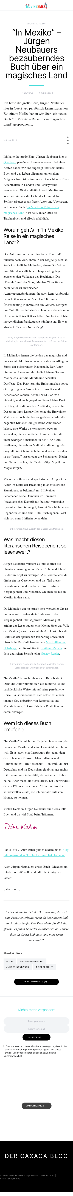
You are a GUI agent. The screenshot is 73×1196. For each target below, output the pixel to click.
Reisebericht (44, 967)
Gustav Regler (50, 653)
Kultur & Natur (36, 23)
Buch (9, 961)
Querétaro (10, 162)
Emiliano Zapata (51, 648)
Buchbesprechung (32, 961)
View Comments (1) (35, 981)
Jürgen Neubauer (17, 967)
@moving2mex (35, 1106)
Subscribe (34, 1037)
